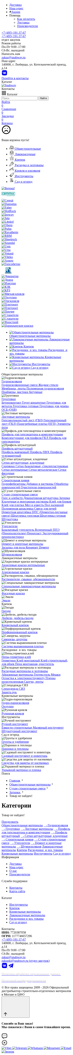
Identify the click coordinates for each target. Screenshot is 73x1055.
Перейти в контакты (15, 78)
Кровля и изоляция (27, 170)
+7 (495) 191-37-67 (14, 36)
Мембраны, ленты (14, 388)
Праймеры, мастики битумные (22, 392)
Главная (15, 780)
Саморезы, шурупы (14, 639)
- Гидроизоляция (56, 825)
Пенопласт (34, 533)
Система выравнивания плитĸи (23, 646)
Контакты (15, 887)
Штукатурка (10, 519)
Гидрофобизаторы (14, 484)
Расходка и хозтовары (29, 165)
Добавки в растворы (40, 484)
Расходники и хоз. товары (45, 850)
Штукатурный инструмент (19, 731)
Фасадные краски (13, 593)
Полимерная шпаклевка (18, 508)
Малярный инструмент (48, 727)
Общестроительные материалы (30, 784)
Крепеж (19, 159)
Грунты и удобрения (15, 741)
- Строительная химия (17, 839)
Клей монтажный (29, 660)
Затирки (64, 498)
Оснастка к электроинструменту (24, 678)
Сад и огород (23, 181)
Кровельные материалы (17, 853)
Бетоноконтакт (12, 402)
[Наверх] (16, 1007)
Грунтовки (9, 399)
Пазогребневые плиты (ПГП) (37, 423)
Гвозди (6, 611)
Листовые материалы (16, 416)
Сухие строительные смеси (20, 494)
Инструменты (23, 176)
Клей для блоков (60, 501)
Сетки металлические (43, 469)
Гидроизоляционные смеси (20, 385)
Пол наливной (54, 505)
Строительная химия (15, 480)
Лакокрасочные (24, 154)
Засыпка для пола (14, 547)
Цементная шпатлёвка (17, 512)
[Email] (66, 1048)
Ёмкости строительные (17, 727)
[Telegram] (11, 967)
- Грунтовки (11, 828)
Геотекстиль (42, 674)
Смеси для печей (45, 508)
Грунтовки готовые (26, 406)
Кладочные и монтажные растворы (25, 501)
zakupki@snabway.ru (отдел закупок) (26, 960)
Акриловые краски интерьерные (23, 565)
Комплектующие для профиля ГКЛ (25, 438)
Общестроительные (27, 148)
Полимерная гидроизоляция (45, 388)
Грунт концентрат (34, 402)
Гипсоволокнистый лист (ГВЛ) (23, 420)
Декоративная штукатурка (41, 498)
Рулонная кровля (13, 713)
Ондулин (8, 706)
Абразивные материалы (18, 674)
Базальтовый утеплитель (18, 529)
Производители (27, 26)
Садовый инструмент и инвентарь (24, 755)
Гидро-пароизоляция (15, 703)
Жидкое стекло (48, 385)
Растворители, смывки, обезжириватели (28, 579)
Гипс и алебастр (13, 498)
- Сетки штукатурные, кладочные (44, 836)
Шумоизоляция (12, 554)
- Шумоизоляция (29, 846)
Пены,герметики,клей (16, 657)
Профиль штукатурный (17, 448)
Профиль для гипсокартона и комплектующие (32, 434)
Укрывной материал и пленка (21, 770)
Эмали (6, 600)
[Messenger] (52, 1048)
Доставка (15, 4)
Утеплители (10, 526)
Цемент (44, 547)
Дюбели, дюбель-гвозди (17, 618)
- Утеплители (20, 843)
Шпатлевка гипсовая (25, 515)
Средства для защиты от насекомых (25, 763)
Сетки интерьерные (15, 469)
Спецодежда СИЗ (13, 688)
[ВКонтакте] (4, 74)
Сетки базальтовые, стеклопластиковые (42, 466)
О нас (13, 870)
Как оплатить (26, 19)
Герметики (9, 660)
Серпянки (9, 466)
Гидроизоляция (12, 381)
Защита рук (9, 692)
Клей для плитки (13, 505)
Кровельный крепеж (15, 625)
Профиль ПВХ (40, 452)
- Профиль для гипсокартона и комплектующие (36, 830)
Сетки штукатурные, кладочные (23, 462)
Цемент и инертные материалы (22, 544)
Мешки (56, 674)
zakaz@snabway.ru (14, 57)
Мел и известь (35, 505)
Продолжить (10, 821)
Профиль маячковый (16, 452)
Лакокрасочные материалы (27, 915)
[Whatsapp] (36, 1048)
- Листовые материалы (37, 828)
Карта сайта (17, 891)
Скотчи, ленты (33, 681)
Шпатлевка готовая (53, 515)
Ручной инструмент (15, 724)
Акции (15, 12)
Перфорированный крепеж (20, 632)
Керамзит (32, 547)
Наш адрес (16, 8)
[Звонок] (8, 1051)
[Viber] (7, 1048)
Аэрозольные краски (15, 572)
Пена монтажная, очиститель (34, 664)
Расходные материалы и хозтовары (25, 671)
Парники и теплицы (15, 748)
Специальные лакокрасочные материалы (29, 586)
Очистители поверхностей (38, 487)
